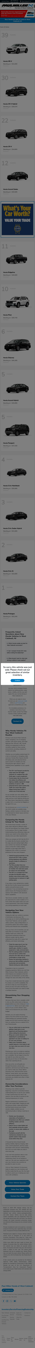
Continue (17, 680)
